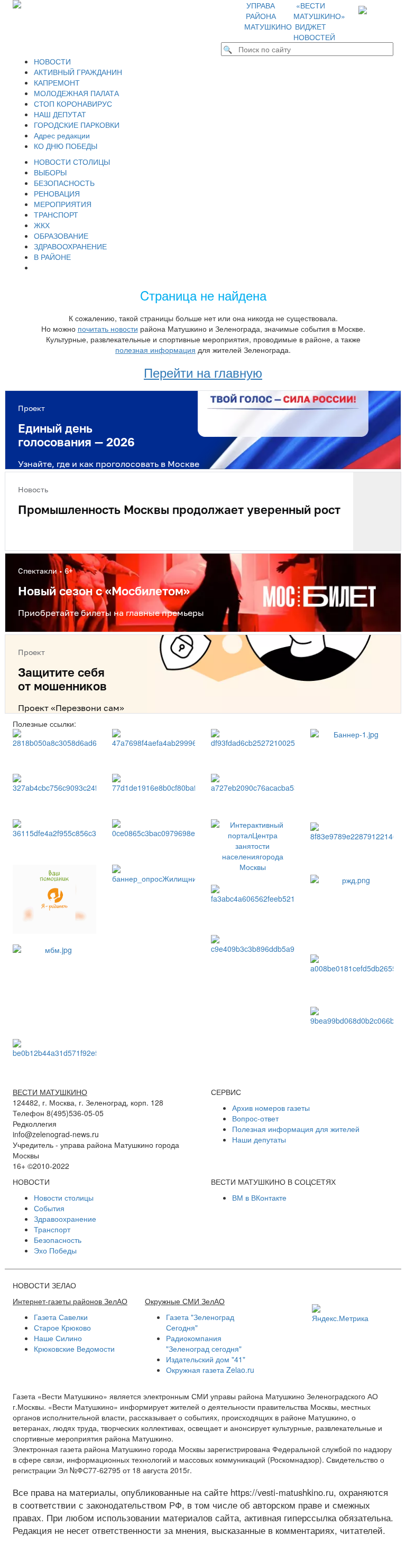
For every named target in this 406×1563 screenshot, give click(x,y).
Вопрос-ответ (255, 1118)
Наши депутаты (259, 1139)
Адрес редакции (62, 135)
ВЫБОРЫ (50, 172)
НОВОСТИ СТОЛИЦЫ (72, 161)
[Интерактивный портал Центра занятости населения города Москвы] (252, 846)
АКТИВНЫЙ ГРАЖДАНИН (78, 72)
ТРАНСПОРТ (56, 214)
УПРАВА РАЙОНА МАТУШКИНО (268, 16)
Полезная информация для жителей (295, 1129)
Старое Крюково (62, 1327)
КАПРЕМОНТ (57, 82)
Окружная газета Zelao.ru (210, 1369)
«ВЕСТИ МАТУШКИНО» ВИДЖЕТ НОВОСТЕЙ (319, 21)
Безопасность (57, 1239)
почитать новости (108, 328)
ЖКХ (42, 225)
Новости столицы (64, 1197)
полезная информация (155, 349)
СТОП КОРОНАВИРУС (73, 103)
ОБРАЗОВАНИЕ (61, 235)
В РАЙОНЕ (52, 256)
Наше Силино (58, 1338)
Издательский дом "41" (205, 1359)
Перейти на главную (203, 372)
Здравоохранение (65, 1218)
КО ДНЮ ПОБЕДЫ (65, 146)
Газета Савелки (61, 1317)
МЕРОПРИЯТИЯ (62, 204)
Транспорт (52, 1229)
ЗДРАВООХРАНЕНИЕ (70, 246)
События (49, 1208)
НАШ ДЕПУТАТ (60, 114)
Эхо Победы (55, 1250)
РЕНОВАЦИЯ (57, 193)
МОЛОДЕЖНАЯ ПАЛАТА (76, 93)
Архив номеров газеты (271, 1107)
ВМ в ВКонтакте (259, 1197)
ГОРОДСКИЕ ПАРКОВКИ (76, 124)
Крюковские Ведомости (74, 1348)
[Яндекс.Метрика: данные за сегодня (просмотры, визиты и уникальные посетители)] (340, 1313)
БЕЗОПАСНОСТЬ (64, 182)
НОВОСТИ (52, 61)
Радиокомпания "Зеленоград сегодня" (204, 1343)
